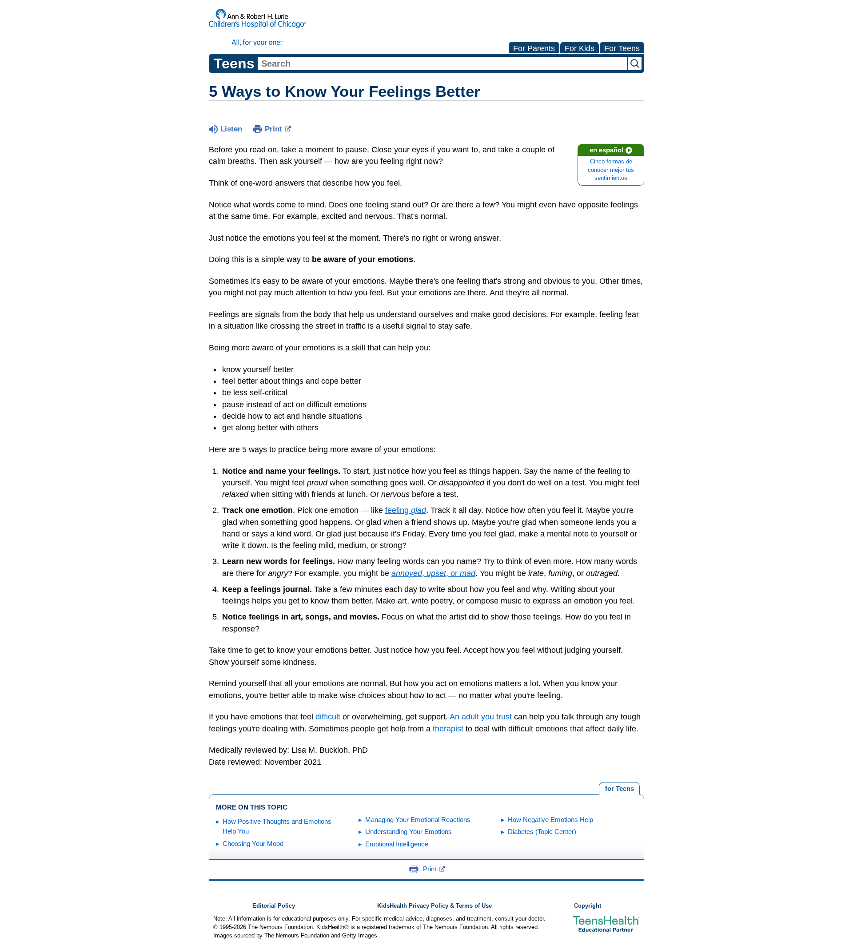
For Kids (579, 48)
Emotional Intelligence (396, 844)
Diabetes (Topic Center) (542, 831)
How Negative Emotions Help (550, 819)
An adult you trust (481, 716)
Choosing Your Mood (253, 843)
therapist (448, 728)
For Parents (534, 48)
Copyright (587, 906)
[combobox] (442, 63)
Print (273, 129)
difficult (327, 716)
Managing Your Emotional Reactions (417, 819)
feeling (405, 510)
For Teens (622, 48)
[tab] (619, 788)
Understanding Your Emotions (408, 831)
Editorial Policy (273, 906)
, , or (433, 573)
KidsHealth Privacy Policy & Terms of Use (434, 906)
